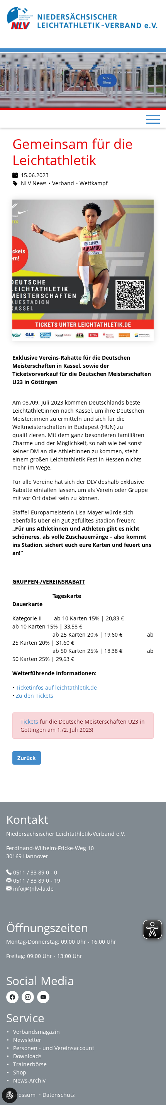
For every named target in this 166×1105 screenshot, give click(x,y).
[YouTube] (43, 997)
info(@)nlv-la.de (33, 888)
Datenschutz (58, 1094)
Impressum (21, 1094)
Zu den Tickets (34, 695)
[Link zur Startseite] (83, 17)
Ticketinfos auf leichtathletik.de (56, 687)
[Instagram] (28, 997)
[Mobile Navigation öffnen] (153, 119)
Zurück (26, 758)
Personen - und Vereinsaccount (53, 1048)
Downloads (27, 1056)
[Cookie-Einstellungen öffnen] (9, 1095)
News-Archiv (29, 1080)
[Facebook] (12, 997)
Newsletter (27, 1040)
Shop (19, 1072)
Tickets (30, 721)
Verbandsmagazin (36, 1031)
